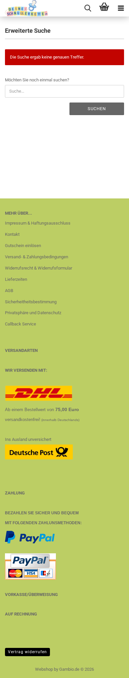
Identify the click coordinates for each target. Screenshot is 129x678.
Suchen (97, 108)
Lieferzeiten (16, 279)
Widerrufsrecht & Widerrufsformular (38, 268)
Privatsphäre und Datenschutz (33, 312)
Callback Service (20, 323)
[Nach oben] (111, 668)
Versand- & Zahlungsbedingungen (36, 256)
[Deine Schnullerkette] (24, 8)
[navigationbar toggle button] (120, 8)
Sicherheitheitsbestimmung (31, 301)
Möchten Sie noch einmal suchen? (37, 79)
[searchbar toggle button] (87, 8)
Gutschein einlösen (23, 245)
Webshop (44, 669)
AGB (9, 290)
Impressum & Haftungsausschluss (37, 223)
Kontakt (12, 234)
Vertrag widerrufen (27, 652)
